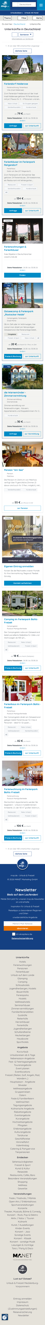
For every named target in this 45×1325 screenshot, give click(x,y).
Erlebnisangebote (23, 1128)
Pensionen (22, 968)
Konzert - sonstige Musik (22, 1241)
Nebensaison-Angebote (22, 1058)
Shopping (22, 1181)
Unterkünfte (22, 957)
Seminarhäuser (22, 1005)
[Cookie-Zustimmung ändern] (5, 1317)
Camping (22, 981)
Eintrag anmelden (22, 1298)
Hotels (22, 961)
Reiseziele (23, 1171)
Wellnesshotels (22, 1001)
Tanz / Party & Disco (22, 1248)
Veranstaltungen (23, 1193)
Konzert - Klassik (22, 1238)
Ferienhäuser (22, 971)
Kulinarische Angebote (22, 1108)
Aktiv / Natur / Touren (22, 1218)
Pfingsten (22, 1125)
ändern (22, 120)
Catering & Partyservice (22, 1148)
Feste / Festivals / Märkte (22, 1198)
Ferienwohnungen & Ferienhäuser (15, 248)
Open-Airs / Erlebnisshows (22, 1201)
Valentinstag (22, 1145)
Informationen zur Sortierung (22, 39)
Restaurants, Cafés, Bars (22, 1175)
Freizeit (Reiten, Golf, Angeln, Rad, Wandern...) (22, 1077)
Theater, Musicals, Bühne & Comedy (22, 1211)
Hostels (22, 998)
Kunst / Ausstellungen (22, 1225)
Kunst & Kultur (22, 1168)
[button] (23, 4)
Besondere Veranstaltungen (22, 1178)
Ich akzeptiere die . (22, 936)
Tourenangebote (22, 1065)
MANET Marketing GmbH (26, 879)
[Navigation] (41, 5)
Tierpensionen (22, 1152)
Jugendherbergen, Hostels (22, 988)
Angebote (22, 1047)
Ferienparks (22, 995)
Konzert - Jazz (22, 1231)
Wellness (22, 1185)
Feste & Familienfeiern (22, 1098)
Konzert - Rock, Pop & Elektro (22, 1214)
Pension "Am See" (14, 469)
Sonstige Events (22, 1235)
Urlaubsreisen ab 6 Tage (22, 1055)
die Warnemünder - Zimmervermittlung (15, 394)
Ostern (22, 1095)
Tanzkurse (22, 1135)
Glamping (23, 978)
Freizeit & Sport (22, 1165)
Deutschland (19, 24)
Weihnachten (22, 1101)
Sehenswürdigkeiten (22, 1161)
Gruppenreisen (22, 1091)
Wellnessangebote (22, 1088)
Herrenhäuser (23, 1022)
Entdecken (22, 1157)
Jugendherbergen (22, 1028)
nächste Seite (21, 51)
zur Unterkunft (32, 126)
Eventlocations (22, 1071)
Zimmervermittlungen (22, 1008)
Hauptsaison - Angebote (22, 1081)
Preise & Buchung (13, 356)
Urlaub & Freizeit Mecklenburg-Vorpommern (22, 1285)
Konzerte (22, 1208)
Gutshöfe (22, 1015)
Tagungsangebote (22, 1105)
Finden (23, 275)
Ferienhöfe (22, 1025)
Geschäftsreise (22, 1138)
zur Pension (22, 508)
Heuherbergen (22, 1035)
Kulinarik (22, 1221)
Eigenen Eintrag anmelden (19, 566)
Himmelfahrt (22, 1142)
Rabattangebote (22, 1111)
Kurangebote (22, 1118)
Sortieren (24, 34)
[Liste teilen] (15, 34)
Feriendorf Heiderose (16, 83)
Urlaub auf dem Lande (22, 975)
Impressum (22, 1302)
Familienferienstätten (22, 1011)
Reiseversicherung (22, 1312)
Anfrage (13, 126)
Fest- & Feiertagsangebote (22, 1061)
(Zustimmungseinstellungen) (22, 1308)
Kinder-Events (22, 1228)
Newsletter (23, 1315)
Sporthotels (22, 1042)
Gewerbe (22, 1188)
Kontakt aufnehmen (23, 583)
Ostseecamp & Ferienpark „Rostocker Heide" (18, 313)
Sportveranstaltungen (22, 1204)
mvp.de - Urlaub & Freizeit (22, 875)
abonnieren (22, 928)
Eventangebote (22, 1115)
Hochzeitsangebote (22, 1122)
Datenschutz (22, 1305)
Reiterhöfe (22, 1018)
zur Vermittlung (32, 434)
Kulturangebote (22, 1132)
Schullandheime (22, 1032)
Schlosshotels (22, 985)
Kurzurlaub (22, 1051)
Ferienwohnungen (22, 965)
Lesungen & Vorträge (23, 1245)
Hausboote (22, 1038)
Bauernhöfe (22, 991)
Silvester (22, 1085)
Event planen (22, 1068)
